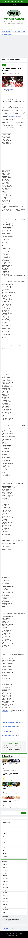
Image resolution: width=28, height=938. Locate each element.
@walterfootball (11, 89)
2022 (4, 875)
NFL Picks (5, 731)
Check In (10, 29)
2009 (4, 912)
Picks (4, 850)
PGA (4, 847)
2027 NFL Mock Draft (6, 31)
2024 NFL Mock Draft (12, 116)
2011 (4, 907)
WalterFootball (14, 19)
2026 (4, 864)
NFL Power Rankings (8, 735)
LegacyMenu (3, 29)
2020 (4, 881)
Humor (4, 833)
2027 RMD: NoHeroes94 (7, 928)
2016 (4, 893)
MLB (4, 836)
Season (4, 853)
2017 (4, 890)
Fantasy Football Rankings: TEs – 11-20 (13, 1)
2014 (4, 898)
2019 (4, 884)
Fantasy (4, 828)
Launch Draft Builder (14, 925)
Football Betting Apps (6, 34)
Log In (14, 4)
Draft (4, 65)
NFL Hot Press (6, 845)
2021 (4, 878)
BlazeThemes (11, 935)
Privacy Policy (18, 935)
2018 (4, 887)
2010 (4, 910)
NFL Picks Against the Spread (19, 31)
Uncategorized (6, 856)
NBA (4, 839)
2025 (4, 867)
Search (23, 813)
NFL (4, 842)
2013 (4, 901)
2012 (4, 904)
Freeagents (5, 830)
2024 (4, 870)
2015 (4, 895)
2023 (4, 873)
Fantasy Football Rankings (10, 722)
